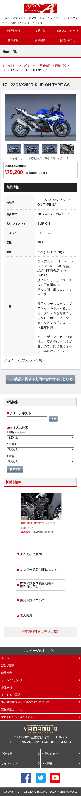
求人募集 (40, 615)
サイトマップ (9, 763)
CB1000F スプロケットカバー (38, 523)
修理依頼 (13, 40)
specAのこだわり (67, 30)
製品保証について (40, 600)
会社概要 (40, 40)
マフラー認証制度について (40, 569)
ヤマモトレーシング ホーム (18, 65)
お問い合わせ (68, 40)
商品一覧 (40, 30)
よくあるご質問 (40, 554)
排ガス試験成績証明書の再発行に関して (40, 585)
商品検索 (45, 65)
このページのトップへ (39, 650)
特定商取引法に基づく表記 (40, 631)
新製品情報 (13, 30)
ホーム (5, 658)
